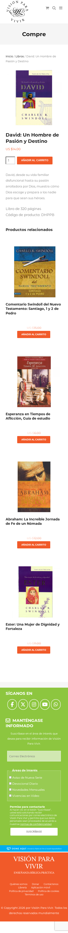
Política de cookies (48, 891)
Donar (35, 884)
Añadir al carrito (34, 160)
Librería (22, 887)
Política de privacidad (21, 891)
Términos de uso (34, 894)
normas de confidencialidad (36, 824)
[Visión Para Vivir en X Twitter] (23, 704)
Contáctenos (51, 884)
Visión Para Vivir (42, 908)
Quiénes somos (18, 884)
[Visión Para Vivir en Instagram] (34, 704)
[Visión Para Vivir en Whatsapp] (56, 704)
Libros (19, 56)
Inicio (9, 56)
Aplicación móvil (40, 887)
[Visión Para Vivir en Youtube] (45, 704)
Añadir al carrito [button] (33, 334)
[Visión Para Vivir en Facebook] (12, 704)
